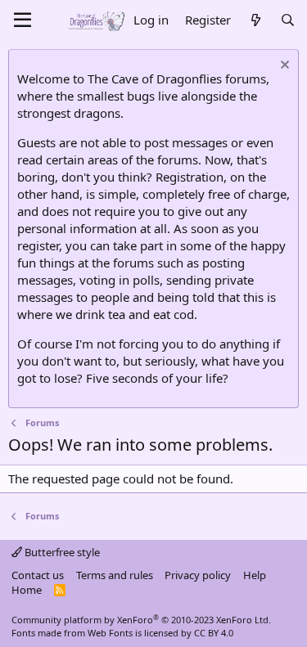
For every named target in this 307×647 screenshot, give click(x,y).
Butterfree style (61, 552)
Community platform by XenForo (141, 619)
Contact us (37, 575)
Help (254, 575)
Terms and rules (114, 575)
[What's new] (255, 20)
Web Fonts (110, 633)
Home (26, 589)
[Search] (288, 20)
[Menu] (22, 20)
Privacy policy (198, 575)
